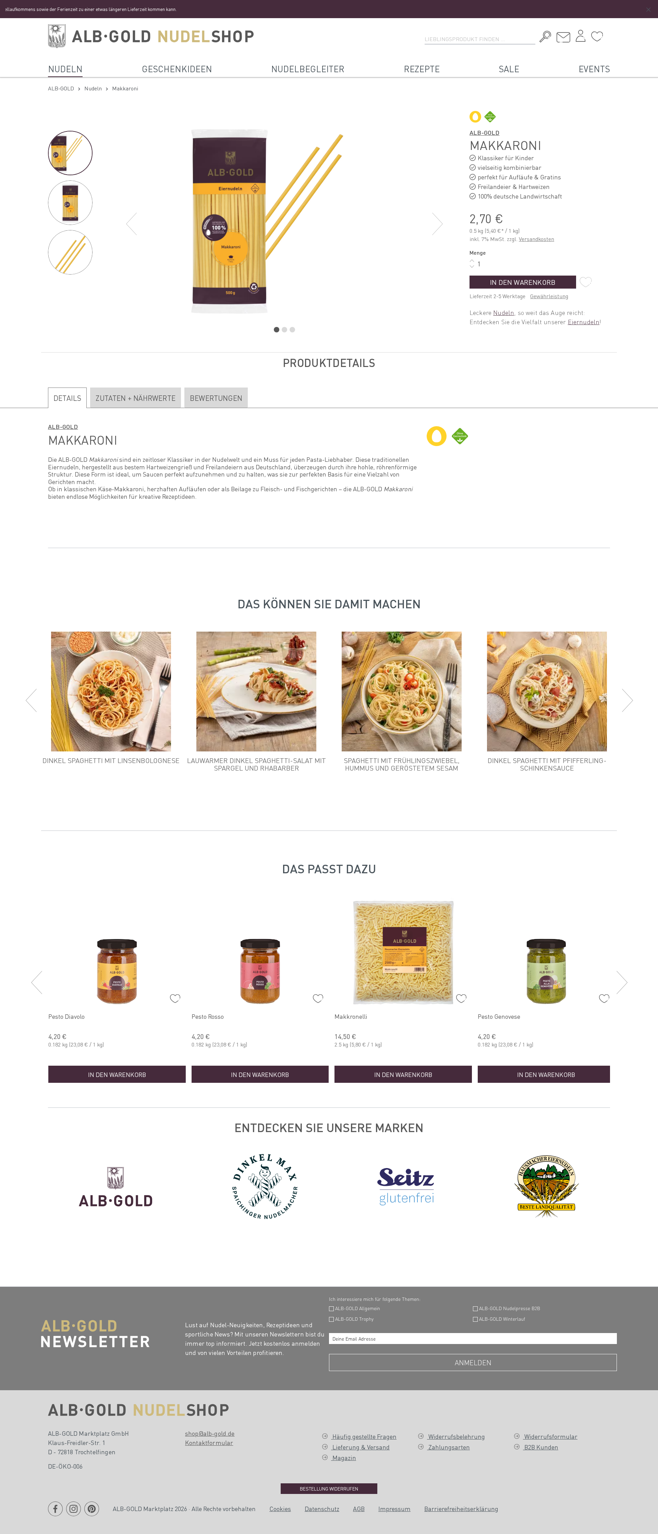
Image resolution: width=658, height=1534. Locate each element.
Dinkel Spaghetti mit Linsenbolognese (111, 761)
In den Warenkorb (523, 282)
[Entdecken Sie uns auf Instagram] (73, 1513)
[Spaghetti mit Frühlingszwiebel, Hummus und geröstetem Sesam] (402, 691)
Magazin (343, 1457)
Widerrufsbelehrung (456, 1436)
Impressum (394, 1508)
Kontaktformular (209, 1442)
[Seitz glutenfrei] (405, 1185)
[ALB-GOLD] (115, 1185)
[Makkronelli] (260, 952)
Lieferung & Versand (360, 1447)
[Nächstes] (437, 224)
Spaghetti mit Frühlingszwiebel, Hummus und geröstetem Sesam (402, 764)
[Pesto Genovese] (403, 952)
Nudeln (503, 312)
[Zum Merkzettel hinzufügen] (586, 282)
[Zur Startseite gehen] (151, 36)
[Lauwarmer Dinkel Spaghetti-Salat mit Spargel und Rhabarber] (256, 691)
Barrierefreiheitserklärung (461, 1508)
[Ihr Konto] (580, 37)
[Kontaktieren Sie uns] (563, 37)
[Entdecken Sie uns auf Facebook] (55, 1513)
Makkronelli (208, 1016)
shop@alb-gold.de (210, 1433)
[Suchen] (543, 38)
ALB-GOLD (484, 132)
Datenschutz (322, 1508)
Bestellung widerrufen (329, 1488)
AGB (359, 1508)
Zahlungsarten (448, 1447)
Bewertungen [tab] (216, 398)
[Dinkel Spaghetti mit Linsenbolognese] (111, 691)
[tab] (67, 398)
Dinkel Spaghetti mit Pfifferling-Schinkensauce (547, 764)
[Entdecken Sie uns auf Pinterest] (91, 1513)
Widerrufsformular (550, 1436)
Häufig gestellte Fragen (364, 1436)
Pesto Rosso (64, 1016)
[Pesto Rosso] (117, 952)
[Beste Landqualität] (546, 1185)
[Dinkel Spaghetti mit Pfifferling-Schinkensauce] (547, 691)
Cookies (280, 1508)
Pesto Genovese (355, 1016)
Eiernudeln (584, 322)
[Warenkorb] (608, 34)
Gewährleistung (549, 296)
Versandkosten (536, 238)
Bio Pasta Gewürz (502, 1016)
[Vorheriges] (131, 224)
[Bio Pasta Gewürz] (546, 952)
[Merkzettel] (597, 36)
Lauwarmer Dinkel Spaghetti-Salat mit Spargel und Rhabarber (256, 764)
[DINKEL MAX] (264, 1185)
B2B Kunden (540, 1447)
